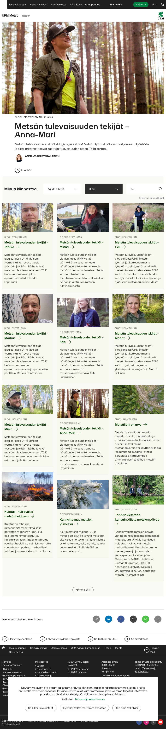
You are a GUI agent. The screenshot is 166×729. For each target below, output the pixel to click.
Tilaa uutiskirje (44, 675)
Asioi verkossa (139, 639)
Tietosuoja (148, 668)
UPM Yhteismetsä (79, 669)
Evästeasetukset (11, 724)
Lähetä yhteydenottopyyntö (63, 639)
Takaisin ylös (154, 650)
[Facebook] (120, 619)
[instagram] (146, 722)
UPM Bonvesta (78, 672)
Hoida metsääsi (38, 648)
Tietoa (25, 15)
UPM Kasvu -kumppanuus (85, 648)
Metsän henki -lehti (46, 672)
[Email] (157, 619)
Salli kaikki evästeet (40, 708)
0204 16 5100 (108, 665)
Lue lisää (26, 170)
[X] (133, 619)
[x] (153, 722)
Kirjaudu (141, 4)
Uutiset (40, 665)
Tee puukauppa (17, 648)
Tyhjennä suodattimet (151, 198)
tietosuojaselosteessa (90, 699)
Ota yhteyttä (16, 652)
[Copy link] (96, 619)
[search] (162, 4)
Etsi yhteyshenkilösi (20, 639)
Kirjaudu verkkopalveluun (12, 670)
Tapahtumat (43, 669)
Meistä (118, 648)
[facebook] (139, 722)
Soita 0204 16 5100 (105, 639)
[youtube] (160, 722)
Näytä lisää (83, 590)
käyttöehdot (141, 671)
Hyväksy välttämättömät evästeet (84, 708)
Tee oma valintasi (127, 708)
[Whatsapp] (145, 619)
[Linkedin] (108, 619)
